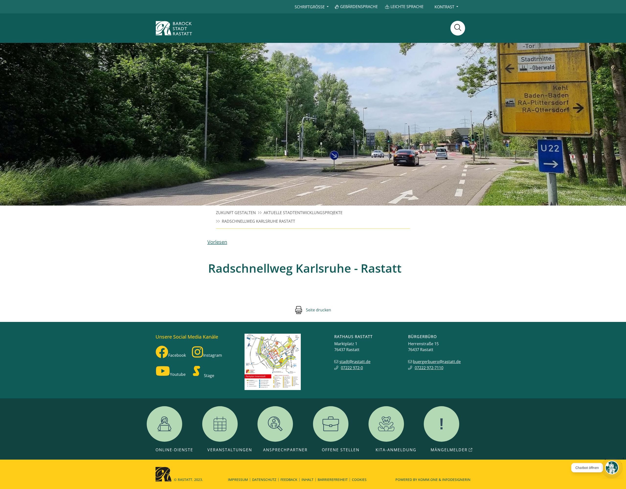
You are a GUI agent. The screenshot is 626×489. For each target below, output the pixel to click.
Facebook (177, 355)
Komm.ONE (428, 479)
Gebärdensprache (359, 6)
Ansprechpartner (285, 450)
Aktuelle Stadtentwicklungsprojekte (303, 212)
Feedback (288, 479)
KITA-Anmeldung (396, 450)
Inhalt (307, 479)
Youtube (178, 374)
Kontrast (444, 7)
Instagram (212, 355)
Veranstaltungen (229, 450)
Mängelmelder (449, 450)
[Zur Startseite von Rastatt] (174, 28)
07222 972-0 (352, 367)
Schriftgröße (310, 7)
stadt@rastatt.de (354, 361)
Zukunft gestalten (236, 212)
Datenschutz (264, 479)
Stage (209, 375)
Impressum (238, 479)
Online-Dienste (174, 450)
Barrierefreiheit (333, 479)
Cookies (359, 479)
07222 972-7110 (429, 367)
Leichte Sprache (407, 6)
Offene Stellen (340, 450)
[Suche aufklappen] (457, 28)
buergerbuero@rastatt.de (437, 361)
